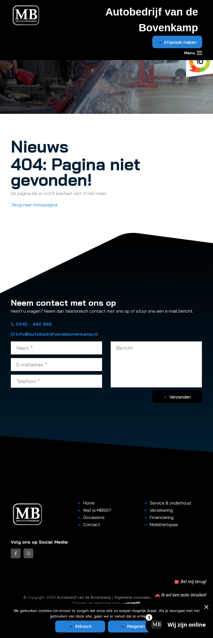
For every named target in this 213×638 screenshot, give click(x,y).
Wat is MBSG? (97, 510)
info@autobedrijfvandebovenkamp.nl (57, 334)
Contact (91, 524)
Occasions (94, 517)
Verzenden (180, 397)
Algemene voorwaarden (135, 597)
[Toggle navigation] (199, 53)
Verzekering (161, 510)
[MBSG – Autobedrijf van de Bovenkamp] (26, 15)
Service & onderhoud (170, 503)
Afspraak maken (180, 42)
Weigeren (136, 626)
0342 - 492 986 (34, 324)
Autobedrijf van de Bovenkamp (84, 597)
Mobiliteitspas (164, 524)
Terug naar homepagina (34, 204)
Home (89, 503)
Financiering (162, 517)
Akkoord (83, 626)
